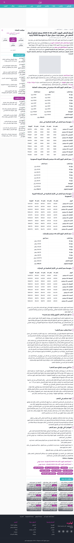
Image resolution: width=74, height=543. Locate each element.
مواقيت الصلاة (13, 525)
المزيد (5, 6)
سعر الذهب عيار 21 (67, 470)
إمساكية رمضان (13, 527)
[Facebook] (71, 531)
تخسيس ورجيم (22, 6)
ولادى (47, 6)
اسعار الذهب (64, 467)
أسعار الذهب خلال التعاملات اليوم (60, 43)
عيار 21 (29, 82)
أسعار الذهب (67, 75)
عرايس (61, 6)
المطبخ (39, 6)
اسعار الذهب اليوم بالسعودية (65, 473)
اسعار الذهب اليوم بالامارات (48, 473)
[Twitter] (67, 531)
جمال (12, 6)
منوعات (15, 532)
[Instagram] (63, 531)
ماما (54, 6)
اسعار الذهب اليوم (38, 467)
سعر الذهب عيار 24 (45, 470)
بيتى (32, 6)
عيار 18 (33, 82)
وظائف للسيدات (13, 534)
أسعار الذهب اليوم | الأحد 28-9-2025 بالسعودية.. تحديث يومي (54, 461)
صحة (16, 529)
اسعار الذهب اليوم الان (49, 516)
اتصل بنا (22, 516)
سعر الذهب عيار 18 (56, 470)
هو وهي (69, 6)
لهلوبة (64, 82)
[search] (4, 2)
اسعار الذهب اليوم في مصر (52, 467)
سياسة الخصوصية (29, 516)
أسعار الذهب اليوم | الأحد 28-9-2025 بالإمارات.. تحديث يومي (54, 464)
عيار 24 (70, 84)
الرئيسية (52, 525)
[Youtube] (59, 531)
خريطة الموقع (38, 516)
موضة (34, 534)
